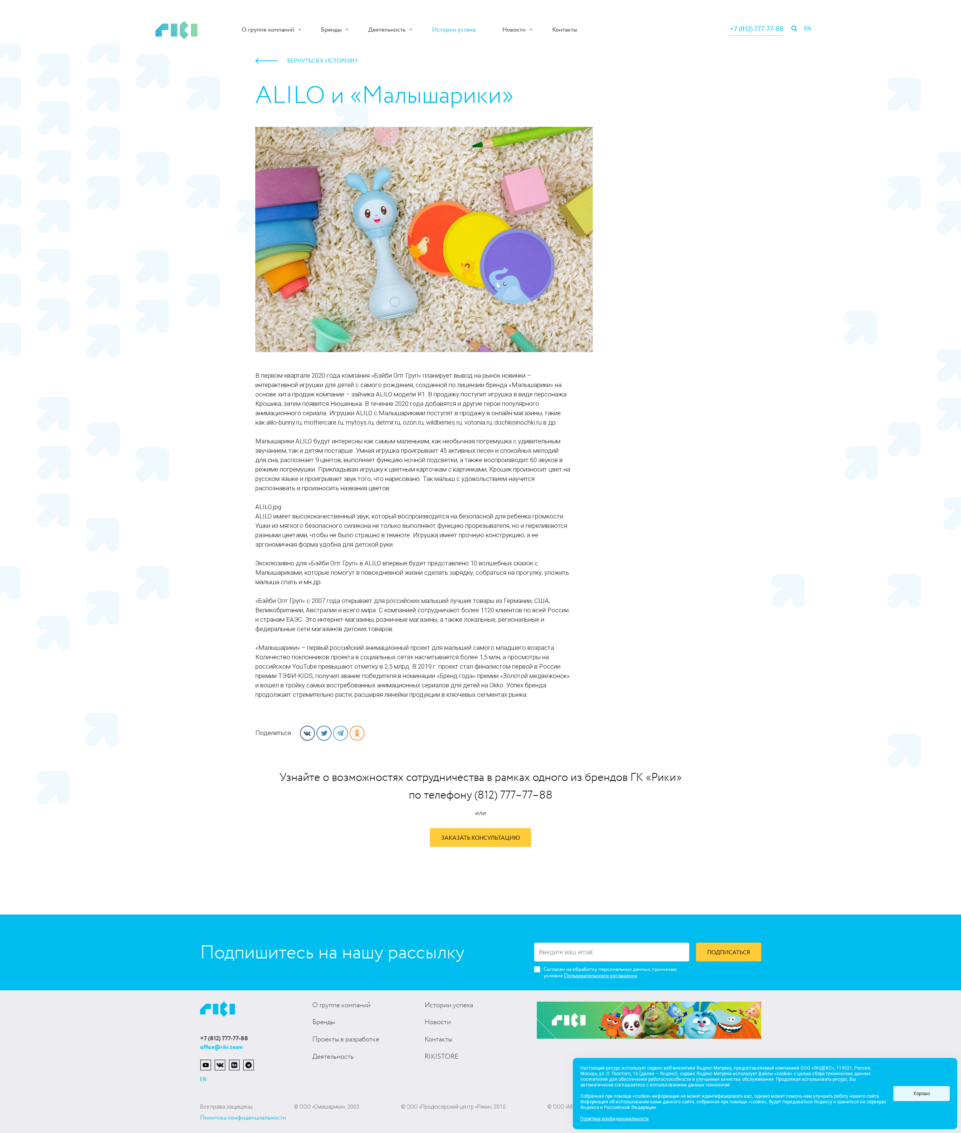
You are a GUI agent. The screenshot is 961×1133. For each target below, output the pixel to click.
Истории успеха (454, 30)
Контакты (564, 30)
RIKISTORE (441, 1057)
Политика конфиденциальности (243, 1117)
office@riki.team (221, 1047)
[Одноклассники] (357, 733)
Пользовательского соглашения (600, 975)
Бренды (331, 30)
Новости (514, 30)
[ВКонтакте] (307, 733)
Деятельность (386, 30)
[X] (323, 733)
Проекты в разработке (345, 1039)
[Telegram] (340, 733)
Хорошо (921, 1093)
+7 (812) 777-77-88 (757, 29)
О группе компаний (268, 30)
